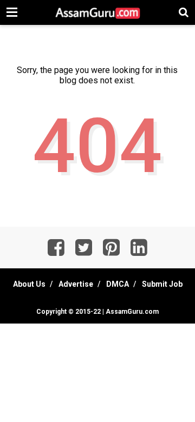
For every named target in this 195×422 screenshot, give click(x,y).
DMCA (117, 284)
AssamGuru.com (131, 311)
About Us (29, 284)
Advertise (75, 284)
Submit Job (162, 284)
